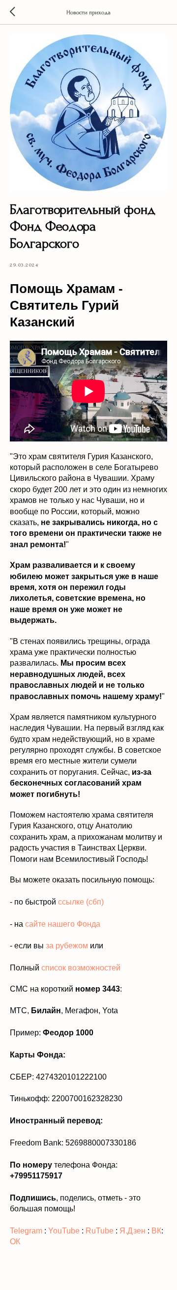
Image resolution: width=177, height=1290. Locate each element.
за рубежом (67, 945)
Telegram (26, 1231)
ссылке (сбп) (81, 902)
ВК (156, 1231)
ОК (15, 1241)
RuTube (100, 1231)
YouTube (64, 1231)
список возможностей (80, 968)
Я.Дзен (132, 1231)
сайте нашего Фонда (62, 924)
